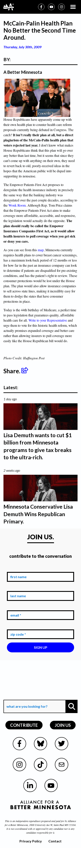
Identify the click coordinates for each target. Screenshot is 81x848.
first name (18, 569)
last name (17, 588)
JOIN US (63, 725)
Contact (55, 841)
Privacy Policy (30, 841)
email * (15, 607)
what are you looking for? (26, 697)
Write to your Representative (48, 320)
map (41, 250)
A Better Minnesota (22, 72)
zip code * (17, 626)
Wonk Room (17, 205)
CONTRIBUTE (24, 725)
